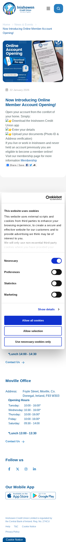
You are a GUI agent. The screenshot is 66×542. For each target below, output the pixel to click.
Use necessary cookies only (33, 341)
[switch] (56, 272)
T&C (16, 526)
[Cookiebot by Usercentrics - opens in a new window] (46, 198)
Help (8, 526)
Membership (29, 160)
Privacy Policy (12, 532)
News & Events (23, 24)
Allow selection (33, 331)
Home (6, 24)
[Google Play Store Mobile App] (43, 495)
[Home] (21, 8)
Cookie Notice (29, 526)
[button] (58, 8)
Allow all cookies (33, 320)
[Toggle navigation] (48, 8)
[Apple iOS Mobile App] (18, 495)
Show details (46, 309)
